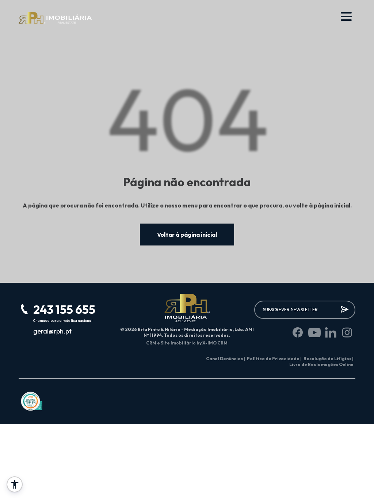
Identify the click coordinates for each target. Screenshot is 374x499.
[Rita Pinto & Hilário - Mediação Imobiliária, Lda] (55, 18)
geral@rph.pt (52, 331)
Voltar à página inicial (187, 234)
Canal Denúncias (225, 358)
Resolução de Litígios (329, 358)
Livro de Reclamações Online (321, 364)
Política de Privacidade (274, 358)
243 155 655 (64, 309)
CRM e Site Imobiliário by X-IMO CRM (187, 343)
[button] (14, 484)
